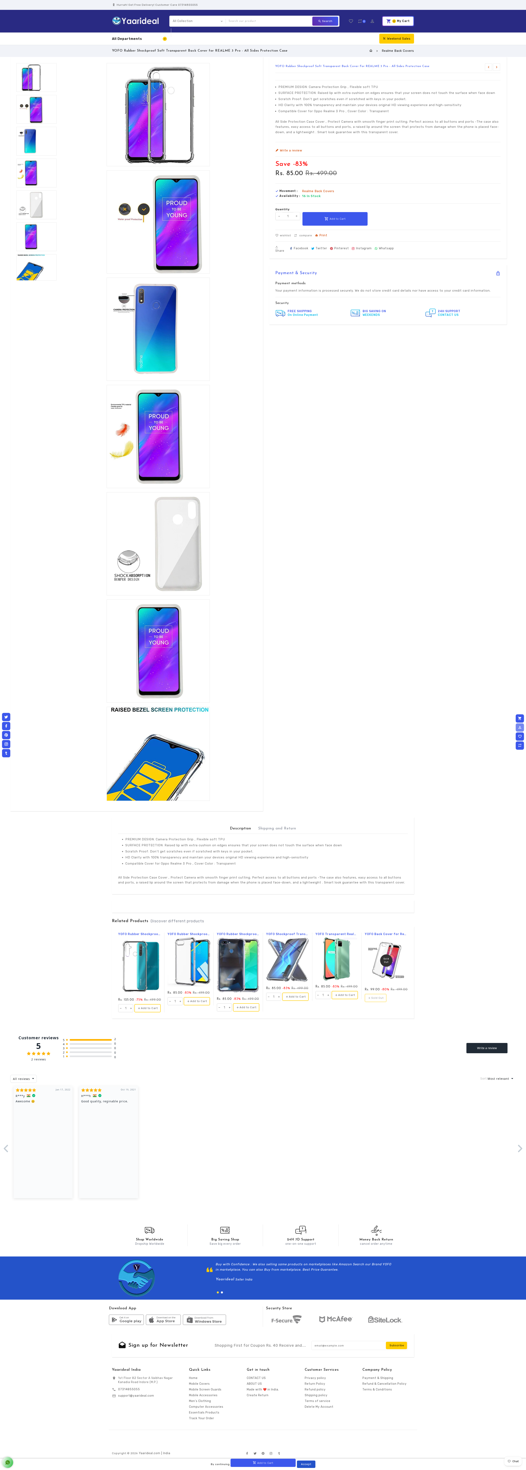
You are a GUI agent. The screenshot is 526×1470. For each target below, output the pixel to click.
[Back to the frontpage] (371, 51)
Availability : (289, 195)
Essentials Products (204, 1412)
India (166, 1453)
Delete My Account (319, 1407)
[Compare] (520, 745)
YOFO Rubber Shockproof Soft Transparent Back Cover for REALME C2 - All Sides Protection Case (188, 934)
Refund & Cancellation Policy (384, 1384)
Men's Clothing (200, 1401)
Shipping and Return (277, 828)
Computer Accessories (206, 1407)
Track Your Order (201, 1418)
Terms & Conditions (377, 1389)
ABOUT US (254, 1384)
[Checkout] (520, 718)
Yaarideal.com (149, 1453)
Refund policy (315, 1389)
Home (193, 1378)
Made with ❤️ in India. (263, 1389)
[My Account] (520, 727)
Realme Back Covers (398, 51)
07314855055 (129, 1389)
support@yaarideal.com (136, 1395)
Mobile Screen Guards (205, 1389)
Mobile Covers (199, 1384)
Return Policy (315, 1384)
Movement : (288, 191)
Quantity (282, 209)
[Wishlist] (520, 736)
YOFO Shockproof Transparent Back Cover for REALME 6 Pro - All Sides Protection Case (287, 934)
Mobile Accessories (203, 1395)
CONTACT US (256, 1378)
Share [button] (279, 250)
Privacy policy (315, 1378)
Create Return (258, 1395)
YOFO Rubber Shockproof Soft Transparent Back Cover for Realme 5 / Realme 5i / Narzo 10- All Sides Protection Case (139, 934)
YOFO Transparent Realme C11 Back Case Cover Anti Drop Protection (336, 934)
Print (323, 235)
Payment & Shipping (377, 1378)
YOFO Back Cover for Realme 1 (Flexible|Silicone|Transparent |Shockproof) (386, 934)
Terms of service (317, 1401)
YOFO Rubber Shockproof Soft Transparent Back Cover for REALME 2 (238, 934)
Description (240, 828)
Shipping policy (316, 1395)
